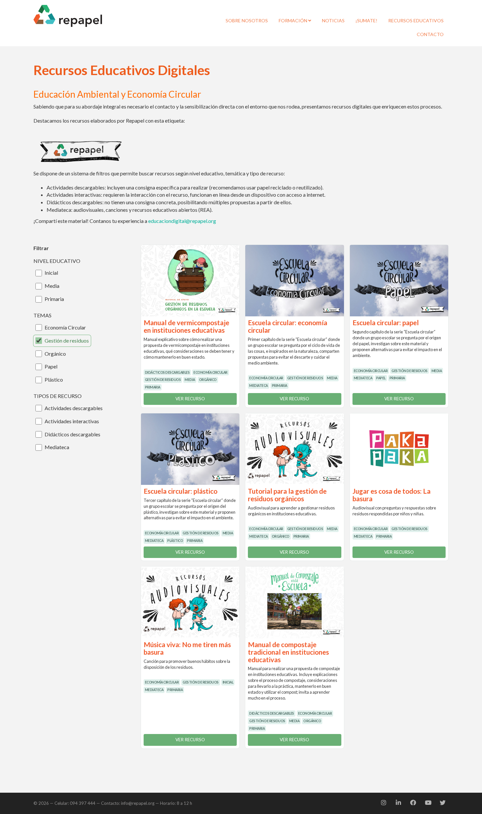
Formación (293, 20)
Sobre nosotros (247, 20)
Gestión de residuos (67, 340)
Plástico (54, 379)
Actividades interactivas (72, 421)
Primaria (54, 299)
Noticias (333, 20)
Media (52, 286)
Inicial (51, 272)
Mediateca (57, 447)
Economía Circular (65, 327)
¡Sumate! (366, 20)
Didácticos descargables (72, 434)
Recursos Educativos (416, 20)
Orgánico (55, 353)
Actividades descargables (74, 408)
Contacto (430, 34)
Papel (51, 366)
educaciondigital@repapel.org (182, 221)
